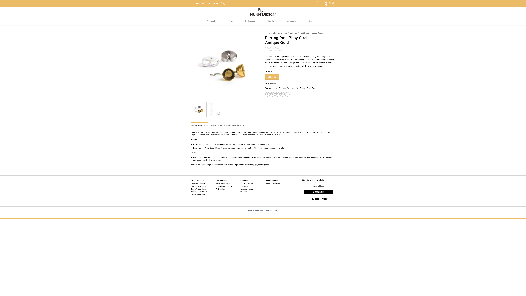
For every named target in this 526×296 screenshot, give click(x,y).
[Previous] (195, 65)
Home (267, 33)
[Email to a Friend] (277, 94)
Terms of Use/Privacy (199, 192)
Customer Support (198, 184)
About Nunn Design (223, 184)
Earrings (293, 33)
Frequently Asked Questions (246, 190)
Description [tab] (199, 125)
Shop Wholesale (280, 33)
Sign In (272, 77)
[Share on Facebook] (267, 94)
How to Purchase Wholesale (246, 185)
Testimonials (220, 189)
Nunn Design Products (224, 186)
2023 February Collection (284, 88)
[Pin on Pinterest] (282, 94)
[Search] (223, 3)
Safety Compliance (198, 194)
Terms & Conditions (198, 189)
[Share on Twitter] (272, 94)
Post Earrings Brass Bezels (311, 33)
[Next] (256, 65)
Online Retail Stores (272, 184)
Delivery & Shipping (198, 186)
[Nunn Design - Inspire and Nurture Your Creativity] (263, 12)
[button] (316, 2)
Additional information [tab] (227, 125)
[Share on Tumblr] (287, 94)
